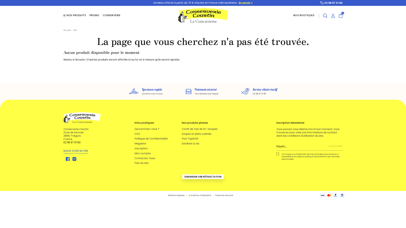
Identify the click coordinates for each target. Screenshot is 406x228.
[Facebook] (68, 159)
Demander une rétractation (203, 176)
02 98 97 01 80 (333, 3)
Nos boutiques (304, 15)
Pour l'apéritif (190, 138)
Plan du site (141, 163)
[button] (325, 15)
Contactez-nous (144, 158)
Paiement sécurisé (224, 195)
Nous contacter (75, 151)
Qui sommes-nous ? (146, 129)
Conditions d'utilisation (200, 195)
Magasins (140, 143)
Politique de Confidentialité (151, 138)
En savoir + (246, 3)
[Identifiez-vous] (333, 15)
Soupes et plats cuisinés (196, 134)
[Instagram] (74, 159)
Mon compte (142, 153)
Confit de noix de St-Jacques (200, 129)
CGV (137, 134)
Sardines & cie (190, 143)
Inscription (141, 148)
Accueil (67, 30)
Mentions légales (176, 195)
